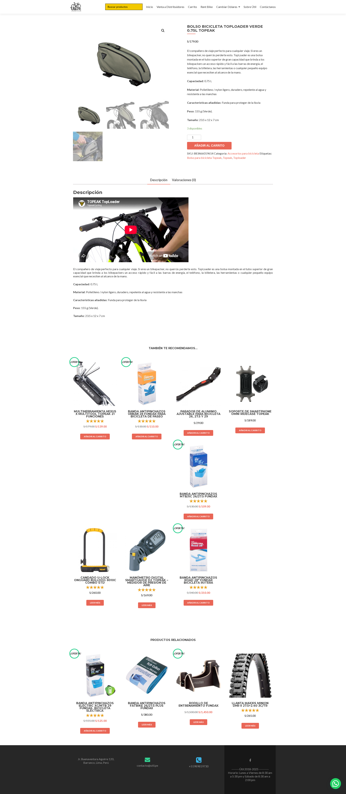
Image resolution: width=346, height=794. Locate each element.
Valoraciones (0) (184, 180)
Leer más (95, 602)
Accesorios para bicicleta (243, 153)
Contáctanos (268, 6)
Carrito (192, 6)
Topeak (227, 157)
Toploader (239, 157)
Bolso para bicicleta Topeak (204, 157)
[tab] (158, 180)
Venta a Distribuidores (170, 6)
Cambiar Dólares (226, 6)
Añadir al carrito (209, 145)
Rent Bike (207, 6)
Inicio (149, 6)
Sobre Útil (250, 6)
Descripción (158, 180)
